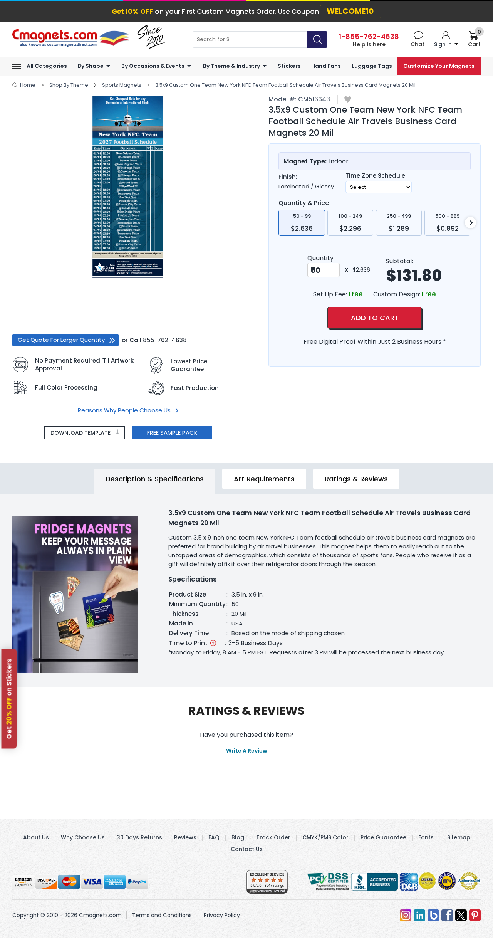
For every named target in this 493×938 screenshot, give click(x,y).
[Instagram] (405, 915)
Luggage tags (372, 66)
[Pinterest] (475, 915)
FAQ (214, 837)
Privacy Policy (222, 915)
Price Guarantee (383, 837)
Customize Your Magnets (439, 66)
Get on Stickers (9, 698)
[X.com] (461, 915)
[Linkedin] (419, 915)
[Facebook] (447, 915)
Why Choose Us (83, 837)
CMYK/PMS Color (325, 837)
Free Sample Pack (172, 433)
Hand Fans (326, 66)
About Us (36, 837)
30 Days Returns (139, 837)
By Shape (91, 66)
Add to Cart (375, 318)
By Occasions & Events (152, 66)
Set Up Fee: (331, 294)
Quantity (320, 258)
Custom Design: (397, 294)
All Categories (47, 66)
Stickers (289, 66)
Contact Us (247, 849)
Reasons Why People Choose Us (124, 410)
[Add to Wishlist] (348, 100)
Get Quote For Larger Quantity (61, 340)
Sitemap (458, 837)
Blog (237, 837)
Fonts (426, 837)
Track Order (273, 837)
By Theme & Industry (231, 66)
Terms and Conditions (162, 915)
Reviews (185, 837)
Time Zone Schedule (375, 176)
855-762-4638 (165, 340)
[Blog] (433, 915)
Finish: (287, 177)
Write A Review (246, 751)
